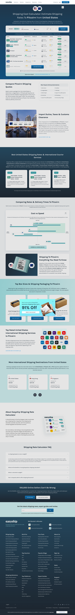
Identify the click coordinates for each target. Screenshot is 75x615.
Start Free (65, 2)
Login (60, 2)
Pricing (39, 2)
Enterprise (55, 2)
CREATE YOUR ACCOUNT (31, 312)
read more (51, 612)
